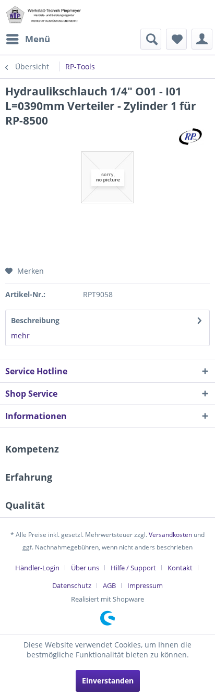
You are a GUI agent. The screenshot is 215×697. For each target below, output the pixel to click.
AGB (109, 585)
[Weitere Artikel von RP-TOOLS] (191, 137)
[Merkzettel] (176, 39)
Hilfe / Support (133, 567)
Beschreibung (35, 320)
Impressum (145, 585)
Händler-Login (37, 567)
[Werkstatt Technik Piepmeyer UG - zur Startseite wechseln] (43, 14)
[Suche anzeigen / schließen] (150, 39)
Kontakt (180, 567)
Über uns (85, 567)
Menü (37, 39)
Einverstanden (108, 681)
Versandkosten (170, 534)
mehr (20, 335)
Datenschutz (71, 585)
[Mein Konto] (202, 39)
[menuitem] (27, 39)
